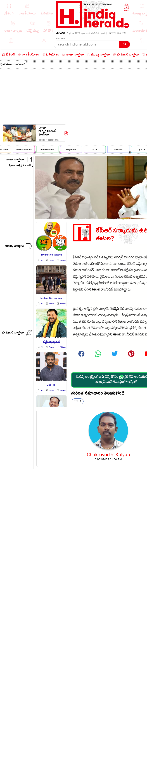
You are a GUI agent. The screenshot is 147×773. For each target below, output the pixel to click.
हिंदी (77, 33)
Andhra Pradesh (22, 149)
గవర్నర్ (118, 258)
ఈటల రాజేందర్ (83, 264)
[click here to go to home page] (92, 26)
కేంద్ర (125, 315)
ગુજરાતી (85, 33)
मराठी (112, 33)
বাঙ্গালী (121, 33)
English (70, 33)
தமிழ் (104, 33)
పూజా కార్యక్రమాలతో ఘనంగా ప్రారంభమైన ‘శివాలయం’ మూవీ (51, 131)
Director (117, 149)
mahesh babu (46, 149)
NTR (93, 149)
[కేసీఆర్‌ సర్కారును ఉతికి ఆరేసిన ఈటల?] (98, 356)
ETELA (77, 401)
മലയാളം (60, 38)
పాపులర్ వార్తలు (13, 333)
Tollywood (69, 149)
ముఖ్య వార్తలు (14, 246)
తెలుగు (60, 34)
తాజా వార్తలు (15, 160)
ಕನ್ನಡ (95, 33)
